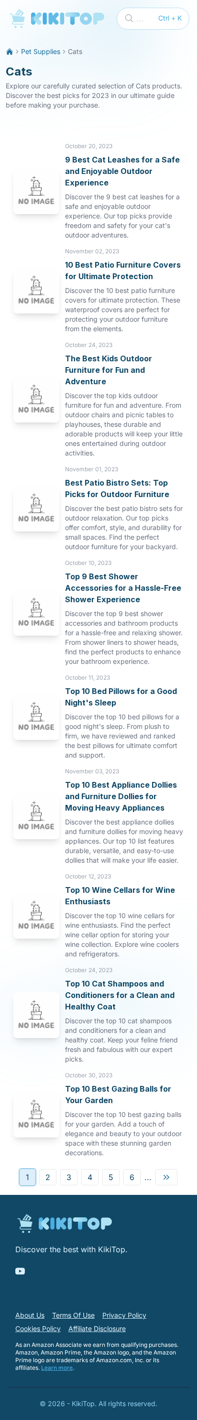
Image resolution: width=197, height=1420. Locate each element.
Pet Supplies (40, 51)
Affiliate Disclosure (97, 1328)
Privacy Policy (124, 1315)
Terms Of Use (73, 1315)
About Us (29, 1315)
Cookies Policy (38, 1328)
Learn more (57, 1367)
